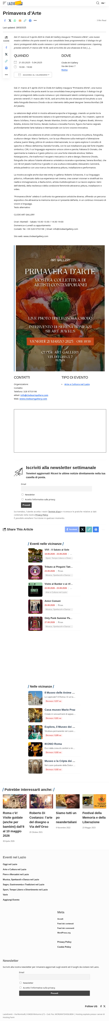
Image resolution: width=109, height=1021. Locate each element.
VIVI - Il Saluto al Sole (57, 549)
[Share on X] (10, 20)
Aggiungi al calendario (35, 75)
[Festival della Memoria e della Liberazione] (94, 801)
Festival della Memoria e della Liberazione (94, 817)
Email (23, 484)
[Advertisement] (54, 659)
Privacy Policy (41, 514)
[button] (5, 3)
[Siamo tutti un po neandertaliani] (68, 801)
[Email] (20, 20)
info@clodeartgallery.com (34, 395)
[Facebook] (101, 1006)
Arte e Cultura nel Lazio (77, 384)
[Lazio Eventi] (15, 3)
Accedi (60, 919)
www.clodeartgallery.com (33, 398)
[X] (104, 1006)
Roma (64, 69)
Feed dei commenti (65, 928)
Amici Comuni (53, 601)
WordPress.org (64, 933)
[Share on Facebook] (5, 20)
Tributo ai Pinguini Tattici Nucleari (64, 566)
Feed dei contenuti (65, 924)
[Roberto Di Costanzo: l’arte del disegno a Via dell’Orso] (41, 801)
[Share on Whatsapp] (15, 20)
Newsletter (29, 494)
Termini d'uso (54, 511)
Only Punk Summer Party (59, 618)
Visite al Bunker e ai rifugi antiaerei (64, 584)
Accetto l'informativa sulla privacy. (40, 499)
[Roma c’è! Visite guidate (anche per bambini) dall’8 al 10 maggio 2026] (15, 801)
